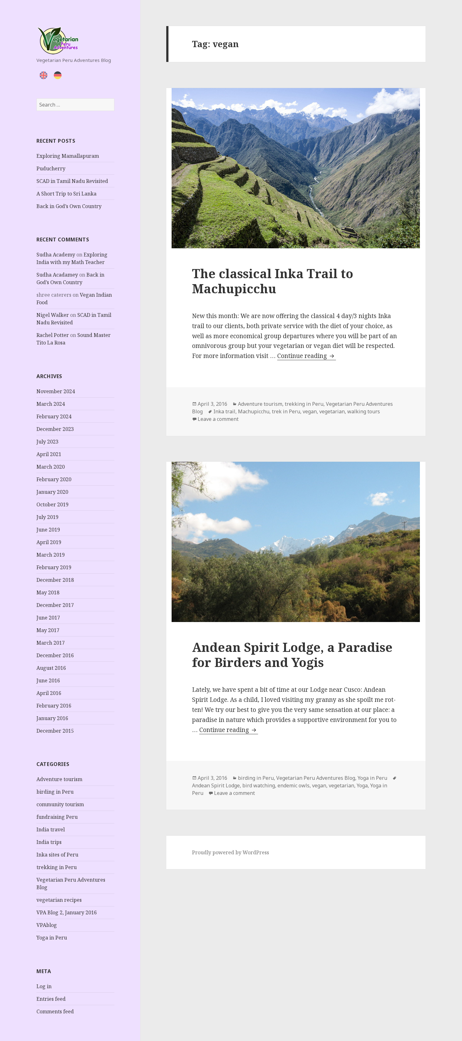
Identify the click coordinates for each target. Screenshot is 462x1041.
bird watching (258, 785)
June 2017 (48, 617)
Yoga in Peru (51, 937)
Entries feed (51, 998)
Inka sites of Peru (57, 854)
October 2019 (52, 504)
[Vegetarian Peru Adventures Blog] (57, 40)
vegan (310, 411)
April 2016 (48, 693)
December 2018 (55, 579)
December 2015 (55, 730)
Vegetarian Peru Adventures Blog (315, 777)
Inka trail (224, 411)
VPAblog (46, 925)
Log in (44, 986)
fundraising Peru (57, 816)
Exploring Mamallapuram (67, 155)
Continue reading (306, 356)
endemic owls (294, 785)
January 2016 (52, 718)
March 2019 (50, 554)
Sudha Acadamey (57, 274)
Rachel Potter (52, 335)
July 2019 (47, 517)
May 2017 (47, 630)
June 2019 (48, 529)
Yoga (362, 785)
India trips (49, 842)
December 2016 (55, 655)
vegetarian (332, 411)
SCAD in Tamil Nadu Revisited (72, 181)
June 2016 (48, 680)
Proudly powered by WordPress (230, 852)
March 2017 (50, 642)
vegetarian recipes (59, 899)
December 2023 (55, 429)
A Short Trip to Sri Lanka (66, 193)
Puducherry (50, 168)
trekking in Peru (56, 867)
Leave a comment (218, 419)
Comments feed (55, 1011)
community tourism (60, 804)
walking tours (363, 411)
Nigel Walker (52, 314)
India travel (50, 829)
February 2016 (53, 705)
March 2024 (50, 403)
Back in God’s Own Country (69, 206)
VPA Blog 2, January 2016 (66, 912)
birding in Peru (55, 791)
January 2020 (52, 491)
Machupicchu (253, 411)
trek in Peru (286, 411)
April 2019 (48, 542)
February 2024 (53, 416)
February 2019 (53, 567)
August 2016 (51, 667)
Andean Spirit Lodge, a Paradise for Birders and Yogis (292, 654)
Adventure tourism (59, 779)
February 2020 (53, 479)
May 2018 (47, 592)
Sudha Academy (55, 254)
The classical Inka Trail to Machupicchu (272, 281)
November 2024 (55, 391)
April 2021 (48, 454)
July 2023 (47, 441)
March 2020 (50, 466)
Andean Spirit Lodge (216, 785)
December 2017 (55, 605)
